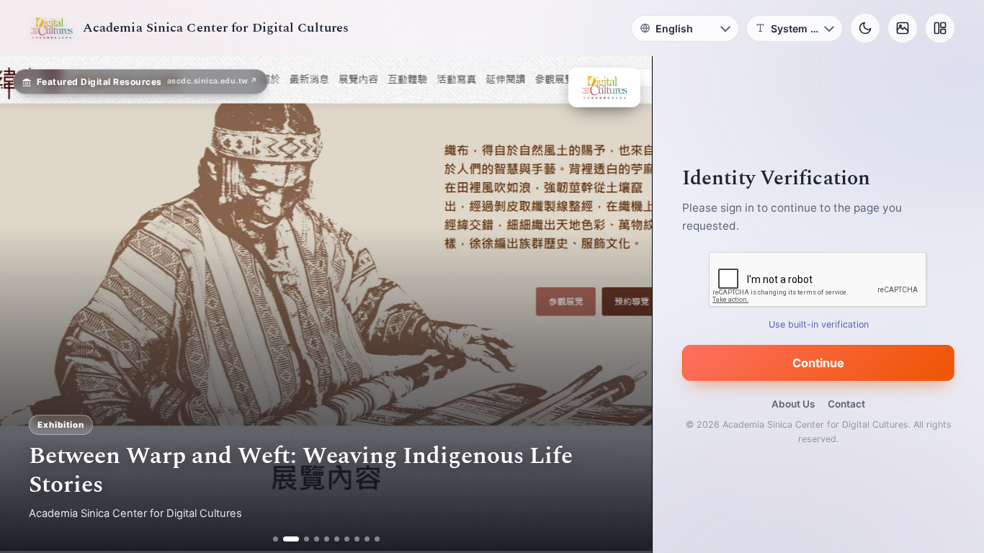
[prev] (26, 304)
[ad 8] (356, 538)
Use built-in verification (819, 324)
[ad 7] (346, 538)
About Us (793, 404)
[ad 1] (275, 538)
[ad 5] (326, 538)
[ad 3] (301, 538)
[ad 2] (285, 538)
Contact (846, 404)
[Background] (902, 28)
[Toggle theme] (865, 28)
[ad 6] (336, 538)
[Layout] (940, 28)
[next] (626, 304)
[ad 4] (316, 538)
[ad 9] (367, 538)
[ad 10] (377, 538)
